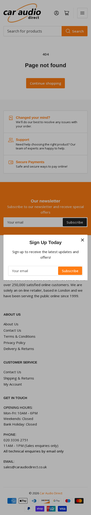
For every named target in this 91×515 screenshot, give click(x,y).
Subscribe (70, 270)
